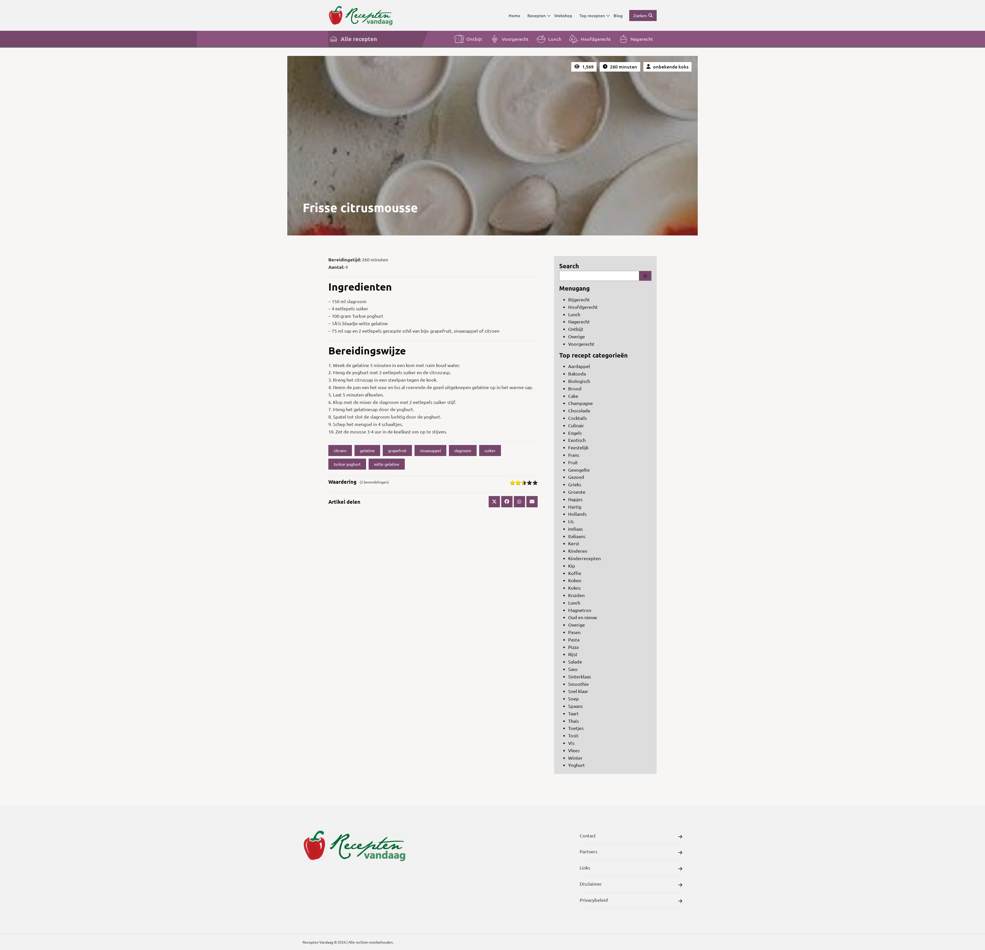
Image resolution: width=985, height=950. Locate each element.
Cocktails (577, 418)
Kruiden (576, 595)
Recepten (536, 15)
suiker (490, 450)
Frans (573, 455)
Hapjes (575, 499)
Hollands (577, 514)
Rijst (572, 654)
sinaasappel (430, 450)
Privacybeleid (594, 900)
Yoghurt (576, 765)
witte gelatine (386, 464)
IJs (571, 521)
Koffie (574, 573)
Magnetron (579, 610)
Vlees (574, 750)
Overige (576, 336)
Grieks (574, 484)
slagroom (462, 450)
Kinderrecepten (584, 558)
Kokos (574, 587)
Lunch (554, 39)
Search (569, 266)
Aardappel (579, 366)
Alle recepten (359, 38)
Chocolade (579, 410)
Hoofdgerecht (596, 39)
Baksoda (577, 373)
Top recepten (592, 15)
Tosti (573, 735)
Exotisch (577, 440)
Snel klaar (578, 691)
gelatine (367, 450)
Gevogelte (579, 469)
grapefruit (397, 450)
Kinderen (577, 550)
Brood (575, 388)
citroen (340, 450)
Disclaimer (591, 883)
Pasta (573, 639)
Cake (573, 396)
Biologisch (579, 381)
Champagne (580, 403)
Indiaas (575, 528)
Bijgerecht (579, 299)
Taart (573, 713)
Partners (588, 851)
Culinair (576, 425)
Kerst (573, 543)
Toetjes (576, 728)
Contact (588, 835)
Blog (618, 15)
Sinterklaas (579, 676)
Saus (573, 669)
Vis (571, 743)
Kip (571, 565)
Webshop (563, 15)
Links (585, 867)
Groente (576, 491)
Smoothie (578, 684)
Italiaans (576, 536)
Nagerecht (642, 39)
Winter (575, 757)
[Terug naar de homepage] (360, 15)
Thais (573, 721)
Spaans (575, 706)
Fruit (573, 462)
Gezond (576, 477)
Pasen (574, 632)
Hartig (574, 506)
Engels (575, 433)
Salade (575, 661)
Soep (573, 698)
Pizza (573, 647)
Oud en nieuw (582, 617)
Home (514, 15)
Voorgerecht (515, 39)
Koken (574, 580)
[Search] (645, 276)
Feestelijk (578, 447)
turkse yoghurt (347, 464)
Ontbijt (474, 39)
